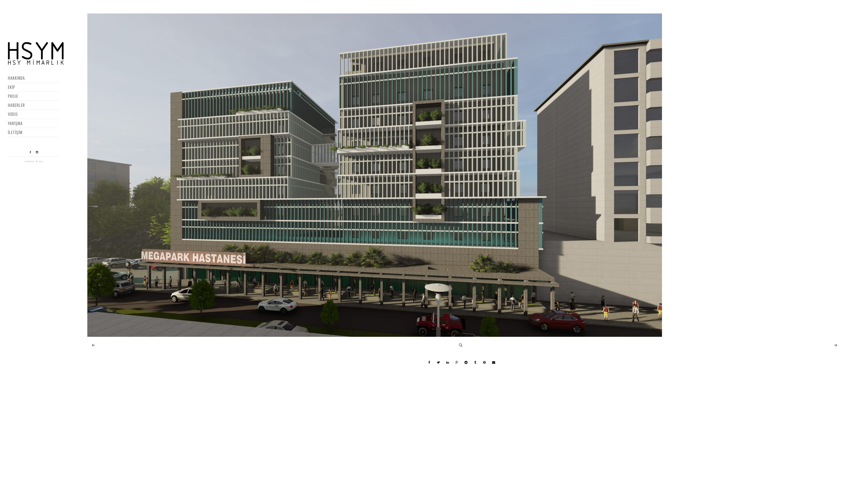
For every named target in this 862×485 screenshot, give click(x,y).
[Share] (429, 362)
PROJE (13, 96)
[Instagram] (37, 152)
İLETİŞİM (15, 132)
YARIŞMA (15, 123)
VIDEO (13, 114)
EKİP (11, 87)
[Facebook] (30, 152)
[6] (374, 335)
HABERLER (16, 105)
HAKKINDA (16, 78)
